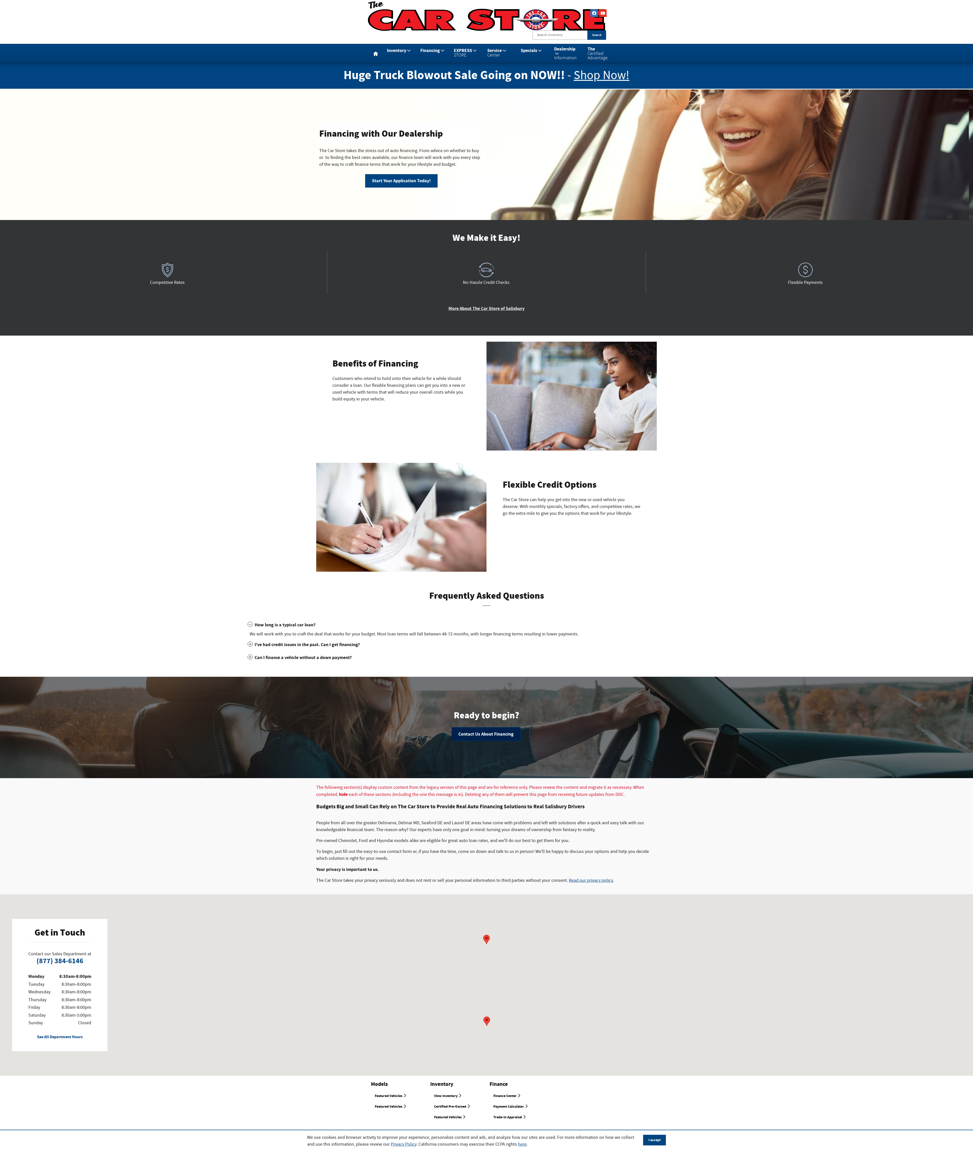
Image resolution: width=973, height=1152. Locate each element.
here (522, 1144)
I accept (654, 1140)
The (598, 53)
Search (597, 35)
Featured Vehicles (389, 1096)
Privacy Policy (403, 1144)
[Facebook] (594, 13)
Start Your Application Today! (401, 181)
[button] (486, 625)
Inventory (396, 50)
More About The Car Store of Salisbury (486, 308)
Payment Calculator (509, 1106)
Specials (529, 50)
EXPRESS (463, 53)
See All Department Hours (60, 1037)
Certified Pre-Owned (450, 1106)
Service (494, 53)
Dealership (565, 53)
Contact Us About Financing (486, 734)
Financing (430, 50)
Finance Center (505, 1096)
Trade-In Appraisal (508, 1117)
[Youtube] (603, 13)
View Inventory (446, 1096)
